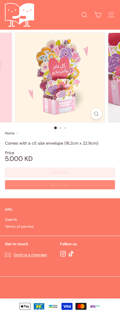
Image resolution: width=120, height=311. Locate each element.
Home (10, 133)
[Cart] (98, 14)
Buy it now (60, 184)
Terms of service (19, 226)
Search (11, 219)
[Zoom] (96, 114)
